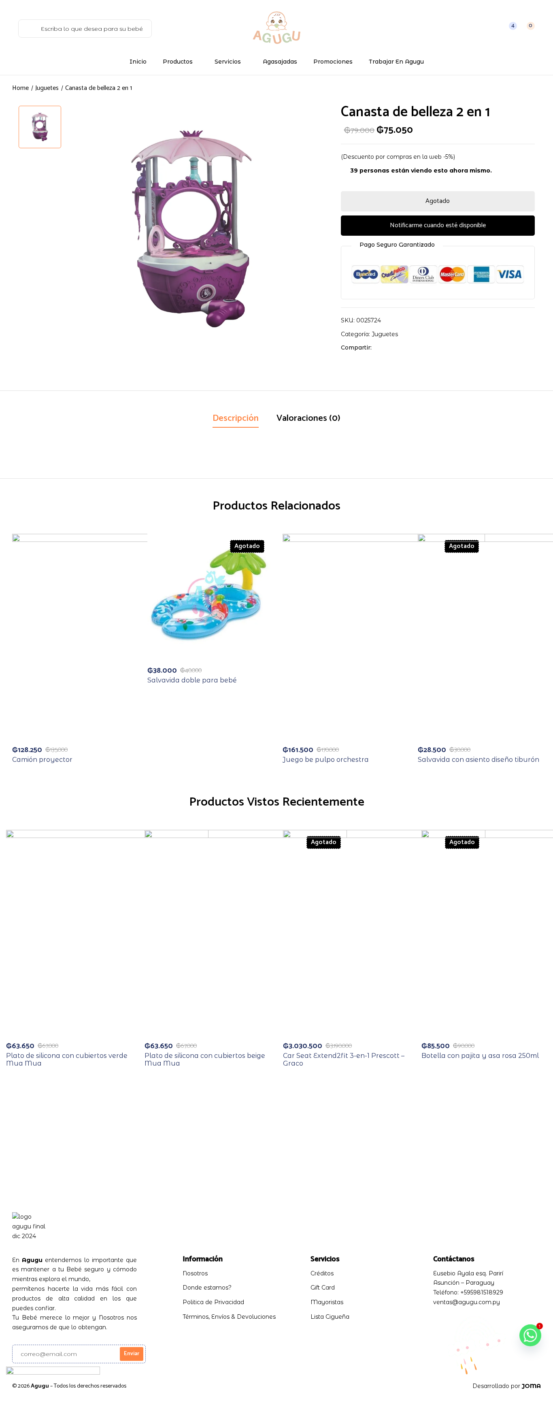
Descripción (236, 418)
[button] (526, 28)
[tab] (236, 419)
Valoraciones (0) (308, 418)
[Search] (28, 28)
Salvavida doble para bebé (192, 680)
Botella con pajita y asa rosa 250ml (480, 1056)
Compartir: (356, 347)
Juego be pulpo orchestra (326, 759)
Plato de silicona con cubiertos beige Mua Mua (205, 1059)
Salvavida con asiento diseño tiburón (478, 759)
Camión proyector (42, 759)
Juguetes (47, 88)
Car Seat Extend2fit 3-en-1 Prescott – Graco (343, 1059)
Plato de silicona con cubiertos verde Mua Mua (67, 1059)
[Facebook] (382, 347)
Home (20, 88)
